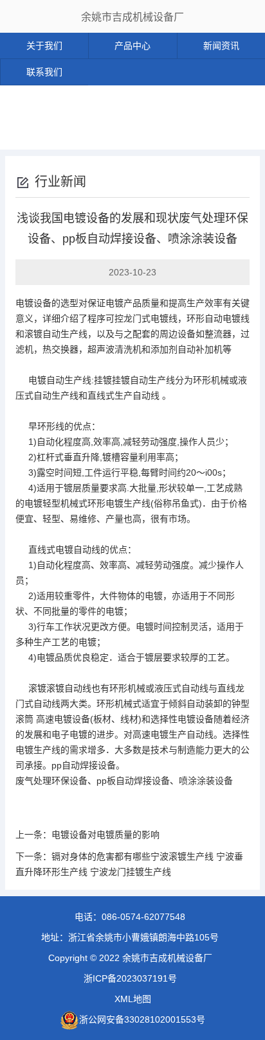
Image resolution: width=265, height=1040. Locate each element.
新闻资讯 (221, 45)
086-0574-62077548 (143, 917)
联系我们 (44, 72)
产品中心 (132, 45)
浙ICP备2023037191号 (130, 978)
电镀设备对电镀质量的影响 (105, 834)
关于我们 (44, 45)
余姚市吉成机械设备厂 (132, 17)
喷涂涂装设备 (206, 781)
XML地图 (132, 999)
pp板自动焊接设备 (133, 781)
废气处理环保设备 (51, 781)
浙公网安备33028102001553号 (142, 1019)
